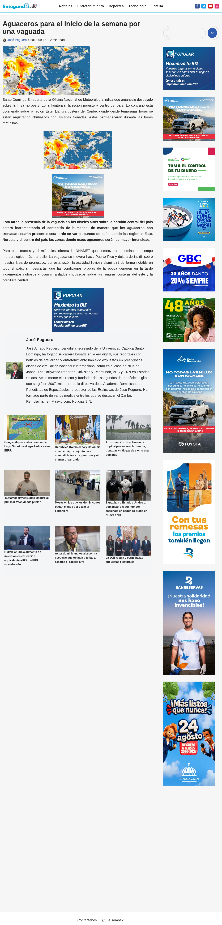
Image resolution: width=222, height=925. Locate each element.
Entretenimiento (90, 6)
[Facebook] (197, 6)
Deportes (116, 6)
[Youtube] (210, 6)
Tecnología (138, 6)
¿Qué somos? (112, 920)
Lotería (157, 6)
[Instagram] (217, 6)
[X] (203, 6)
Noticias (65, 6)
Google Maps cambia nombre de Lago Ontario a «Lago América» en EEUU (27, 446)
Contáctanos (87, 920)
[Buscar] (212, 33)
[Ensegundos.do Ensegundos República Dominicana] (20, 6)
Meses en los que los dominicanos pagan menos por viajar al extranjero (77, 506)
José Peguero (17, 40)
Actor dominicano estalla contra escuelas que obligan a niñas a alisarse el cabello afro (76, 557)
